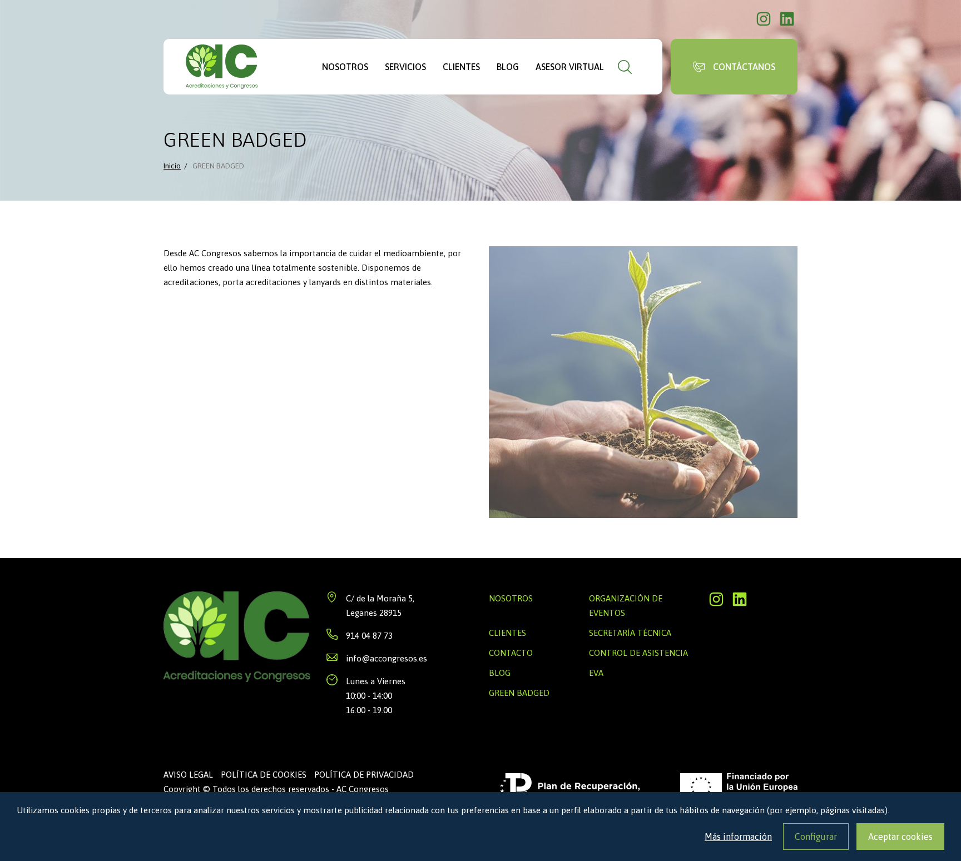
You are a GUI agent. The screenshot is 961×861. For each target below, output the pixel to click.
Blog (508, 67)
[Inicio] (221, 66)
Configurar (816, 837)
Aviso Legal (188, 774)
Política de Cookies (263, 774)
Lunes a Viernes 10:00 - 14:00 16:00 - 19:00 (375, 695)
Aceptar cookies (900, 837)
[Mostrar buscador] (625, 66)
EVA (596, 673)
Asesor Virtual (570, 67)
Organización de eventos (625, 606)
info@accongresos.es (386, 658)
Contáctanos (744, 67)
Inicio (172, 165)
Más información (738, 837)
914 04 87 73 (369, 635)
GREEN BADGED (519, 693)
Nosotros (345, 67)
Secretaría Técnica (630, 633)
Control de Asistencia (638, 653)
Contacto (511, 653)
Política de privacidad (364, 774)
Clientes (461, 67)
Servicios (405, 67)
